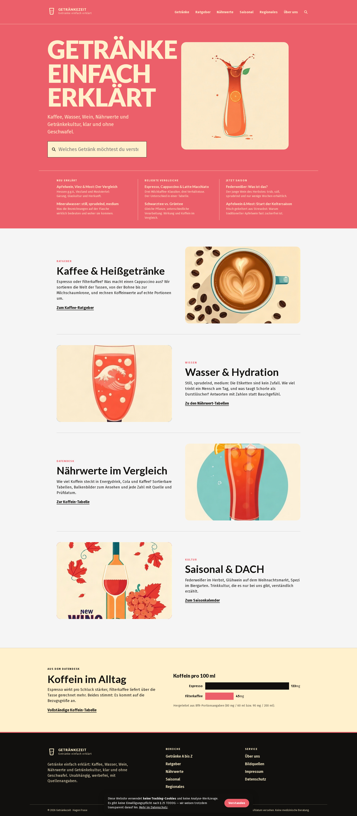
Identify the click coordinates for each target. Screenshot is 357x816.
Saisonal (246, 12)
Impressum (254, 771)
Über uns (291, 12)
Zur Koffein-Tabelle (73, 502)
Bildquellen (254, 764)
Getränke (182, 12)
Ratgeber (203, 12)
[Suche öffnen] (305, 12)
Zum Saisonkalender (202, 600)
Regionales (269, 12)
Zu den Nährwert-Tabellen (207, 403)
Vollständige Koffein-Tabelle (72, 710)
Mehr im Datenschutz (153, 807)
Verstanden (236, 803)
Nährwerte (225, 12)
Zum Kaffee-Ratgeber (75, 307)
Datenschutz (255, 779)
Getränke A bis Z (179, 756)
